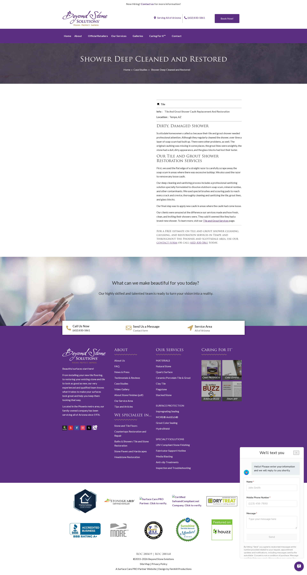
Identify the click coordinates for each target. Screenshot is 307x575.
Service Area (203, 326)
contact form (167, 243)
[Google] (95, 426)
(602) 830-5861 (196, 17)
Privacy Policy (159, 563)
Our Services (118, 35)
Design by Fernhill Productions (175, 568)
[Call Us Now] (68, 328)
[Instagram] (83, 428)
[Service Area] (190, 328)
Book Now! (227, 18)
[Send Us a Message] (128, 328)
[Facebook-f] (77, 428)
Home (67, 35)
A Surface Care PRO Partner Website (136, 568)
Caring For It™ (157, 35)
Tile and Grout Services (215, 220)
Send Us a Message (146, 326)
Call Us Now (81, 326)
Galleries (138, 35)
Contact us (147, 3)
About (78, 35)
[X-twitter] (89, 428)
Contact (176, 35)
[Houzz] (64, 426)
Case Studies (140, 69)
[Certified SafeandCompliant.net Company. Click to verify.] (187, 505)
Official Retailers (98, 35)
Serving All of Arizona (169, 17)
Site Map (145, 563)
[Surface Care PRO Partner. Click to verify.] (153, 503)
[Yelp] (70, 428)
